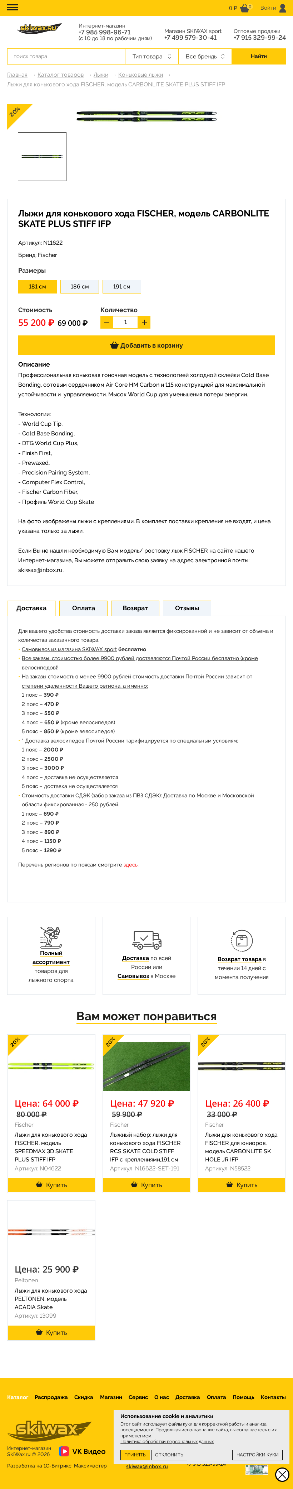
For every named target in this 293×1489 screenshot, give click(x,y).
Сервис (138, 1397)
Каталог (17, 1397)
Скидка (83, 1397)
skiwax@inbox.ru (40, 570)
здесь (131, 865)
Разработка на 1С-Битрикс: (57, 1466)
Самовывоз (133, 976)
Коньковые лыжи (140, 74)
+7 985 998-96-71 (104, 32)
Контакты (273, 1397)
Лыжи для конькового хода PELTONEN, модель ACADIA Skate (51, 1299)
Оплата (216, 1397)
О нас (161, 1397)
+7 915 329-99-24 (260, 37)
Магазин (111, 1397)
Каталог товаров (61, 74)
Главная (17, 74)
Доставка (135, 958)
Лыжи (101, 74)
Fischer (47, 255)
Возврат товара (240, 959)
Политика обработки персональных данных (167, 1441)
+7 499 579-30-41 (190, 37)
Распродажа (51, 1397)
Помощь (243, 1397)
